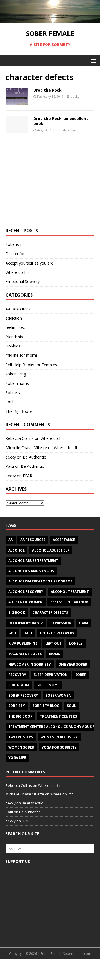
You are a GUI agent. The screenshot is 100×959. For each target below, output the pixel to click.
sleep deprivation (51, 674)
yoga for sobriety (59, 747)
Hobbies (13, 346)
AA (10, 539)
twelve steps (20, 737)
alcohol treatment (70, 591)
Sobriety (13, 392)
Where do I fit (18, 272)
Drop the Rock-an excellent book (60, 121)
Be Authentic (34, 457)
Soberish (13, 244)
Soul (9, 401)
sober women (58, 695)
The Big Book (20, 716)
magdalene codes (25, 653)
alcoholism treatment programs (40, 581)
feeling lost (15, 327)
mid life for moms (22, 355)
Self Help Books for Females (31, 364)
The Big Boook (19, 411)
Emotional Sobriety (23, 281)
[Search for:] (50, 848)
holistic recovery (57, 633)
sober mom (18, 685)
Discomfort (16, 253)
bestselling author (69, 602)
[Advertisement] (50, 187)
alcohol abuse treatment (33, 560)
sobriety (16, 705)
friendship (14, 336)
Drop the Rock (47, 90)
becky (75, 96)
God (12, 633)
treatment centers (58, 716)
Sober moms (17, 383)
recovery (17, 674)
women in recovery (59, 737)
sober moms (48, 685)
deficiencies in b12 (25, 622)
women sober (21, 747)
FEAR (27, 475)
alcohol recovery (25, 591)
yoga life (17, 757)
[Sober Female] (50, 20)
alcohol (16, 550)
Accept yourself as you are (29, 263)
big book (16, 612)
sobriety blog (45, 705)
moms (54, 653)
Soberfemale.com (77, 953)
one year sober (72, 664)
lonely (76, 643)
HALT (28, 633)
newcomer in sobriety (29, 664)
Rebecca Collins (20, 438)
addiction (14, 318)
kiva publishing (23, 643)
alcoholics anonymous (31, 571)
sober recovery (23, 695)
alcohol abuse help (51, 550)
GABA (83, 622)
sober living (16, 374)
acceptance (64, 539)
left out (53, 643)
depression (61, 622)
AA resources (32, 539)
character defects (50, 612)
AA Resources (18, 308)
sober (80, 674)
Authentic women (25, 602)
